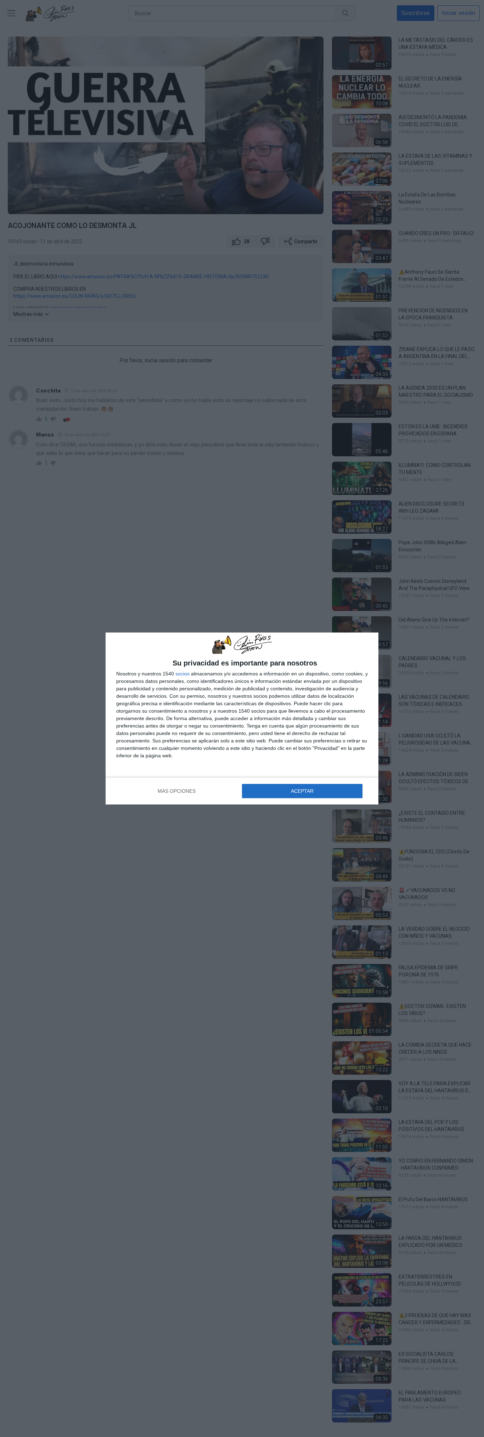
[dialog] (242, 718)
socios (182, 673)
